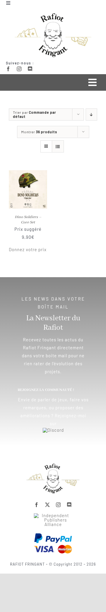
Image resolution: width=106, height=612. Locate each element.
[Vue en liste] (58, 146)
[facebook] (8, 68)
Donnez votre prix (28, 249)
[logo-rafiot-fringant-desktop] (53, 465)
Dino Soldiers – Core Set (28, 220)
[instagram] (19, 68)
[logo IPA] (53, 515)
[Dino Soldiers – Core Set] (28, 174)
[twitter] (47, 504)
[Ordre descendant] (91, 114)
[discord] (30, 68)
